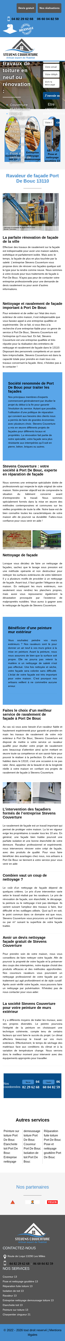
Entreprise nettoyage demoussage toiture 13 (28, 1300)
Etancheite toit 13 (13, 1305)
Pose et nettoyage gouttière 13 (20, 1281)
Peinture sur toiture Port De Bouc (11, 1135)
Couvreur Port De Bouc (32, 1146)
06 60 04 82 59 (48, 19)
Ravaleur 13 (10, 1295)
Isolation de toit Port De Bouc (31, 1157)
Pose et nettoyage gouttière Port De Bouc (52, 1151)
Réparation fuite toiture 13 (17, 1286)
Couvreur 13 (10, 1276)
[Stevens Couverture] (20, 49)
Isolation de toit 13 (13, 1290)
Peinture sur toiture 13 (15, 1309)
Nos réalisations (50, 8)
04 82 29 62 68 (22, 19)
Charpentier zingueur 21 (17, 1314)
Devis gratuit (26, 8)
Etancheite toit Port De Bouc (11, 1148)
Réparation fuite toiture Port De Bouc (52, 1135)
